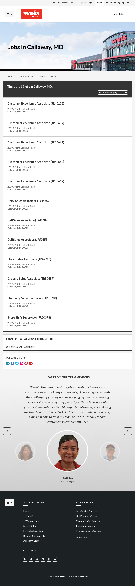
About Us (29, 516)
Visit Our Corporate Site (62, 2)
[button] (113, 92)
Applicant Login (85, 2)
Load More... (82, 537)
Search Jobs (119, 13)
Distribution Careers (86, 511)
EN (98, 2)
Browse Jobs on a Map (34, 535)
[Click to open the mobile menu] (9, 14)
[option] (67, 404)
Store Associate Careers (88, 530)
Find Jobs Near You (33, 530)
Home (11, 76)
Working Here (31, 521)
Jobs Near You (26, 76)
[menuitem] (119, 14)
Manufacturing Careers (88, 521)
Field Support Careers (87, 516)
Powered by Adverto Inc (79, 576)
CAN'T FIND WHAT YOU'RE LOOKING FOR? (30, 339)
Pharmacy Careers (85, 525)
